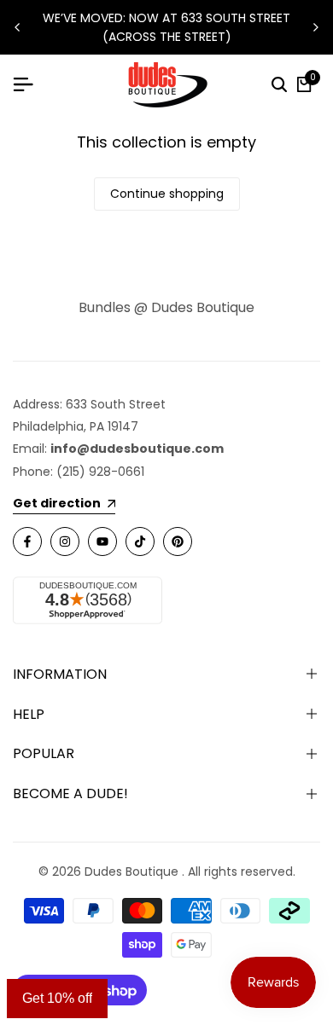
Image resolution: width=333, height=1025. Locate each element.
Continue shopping (167, 193)
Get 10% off (57, 998)
